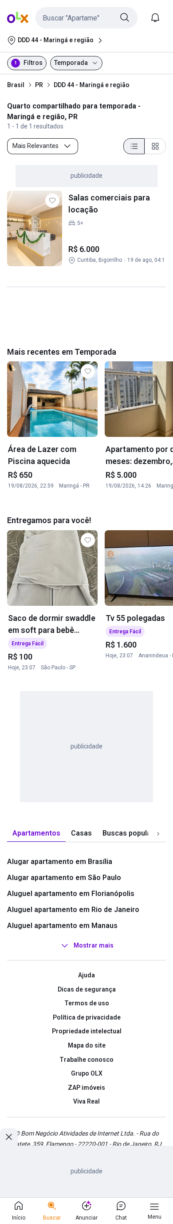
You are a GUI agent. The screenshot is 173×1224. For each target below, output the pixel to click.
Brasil (15, 85)
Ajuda (86, 975)
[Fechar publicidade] (9, 1137)
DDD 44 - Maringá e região (92, 85)
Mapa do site (87, 1045)
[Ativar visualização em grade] (155, 146)
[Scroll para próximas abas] (158, 834)
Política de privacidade (87, 1017)
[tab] (36, 833)
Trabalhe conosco (86, 1059)
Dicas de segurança (87, 989)
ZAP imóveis (86, 1087)
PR (39, 85)
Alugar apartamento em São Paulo (64, 877)
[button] (86, 17)
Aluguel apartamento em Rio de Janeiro (73, 909)
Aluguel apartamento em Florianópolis (70, 893)
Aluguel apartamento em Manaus (62, 925)
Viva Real (86, 1101)
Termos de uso (86, 1003)
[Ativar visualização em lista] (134, 146)
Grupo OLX (86, 1073)
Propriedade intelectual (87, 1031)
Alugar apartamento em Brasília (59, 861)
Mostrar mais (94, 945)
